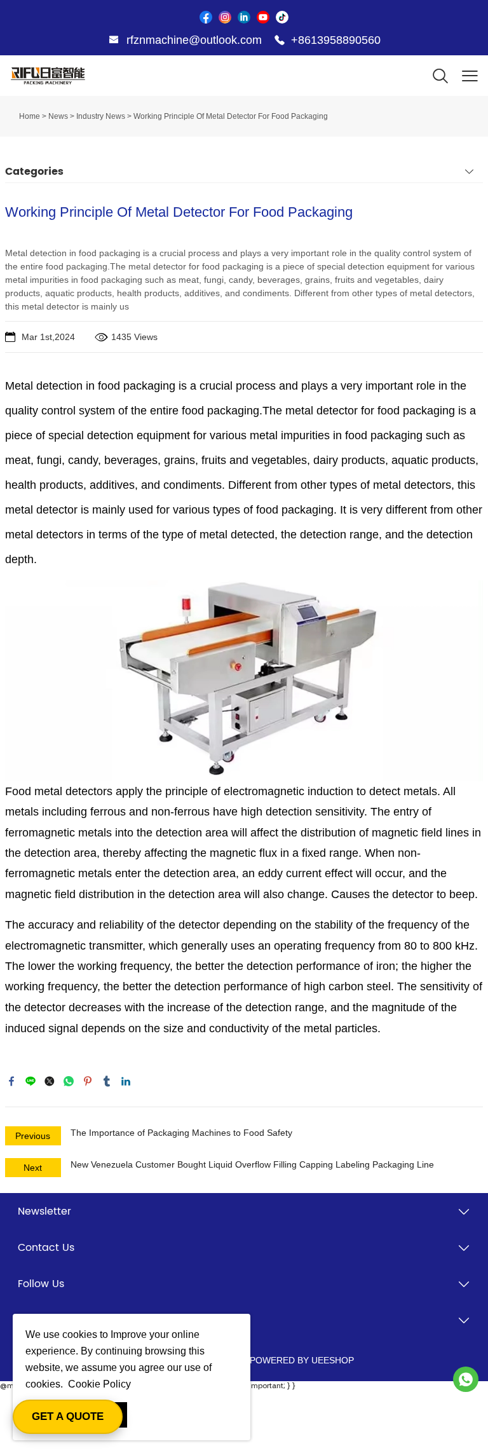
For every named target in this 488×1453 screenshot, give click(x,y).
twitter (49, 1081)
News (58, 116)
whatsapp (68, 1081)
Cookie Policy (99, 1384)
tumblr (106, 1081)
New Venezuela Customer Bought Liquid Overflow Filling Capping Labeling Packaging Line (252, 1164)
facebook (11, 1081)
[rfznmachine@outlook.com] (113, 41)
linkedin (125, 1081)
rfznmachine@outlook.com (194, 40)
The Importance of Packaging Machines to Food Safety (181, 1133)
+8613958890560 (336, 40)
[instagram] (225, 17)
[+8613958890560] (279, 41)
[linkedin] (244, 17)
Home (29, 116)
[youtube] (263, 17)
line (30, 1081)
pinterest (87, 1081)
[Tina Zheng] (465, 1379)
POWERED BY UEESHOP (302, 1360)
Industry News (100, 116)
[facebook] (206, 17)
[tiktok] (282, 17)
